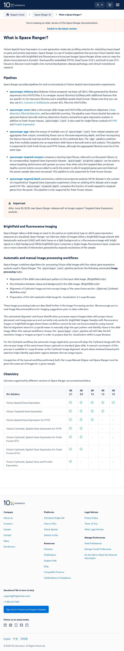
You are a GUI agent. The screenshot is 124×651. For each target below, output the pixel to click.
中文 (15, 638)
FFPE (114, 120)
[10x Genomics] (14, 503)
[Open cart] (110, 5)
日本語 (24, 638)
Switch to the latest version (62, 28)
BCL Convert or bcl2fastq (32, 102)
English (7, 638)
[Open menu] (117, 5)
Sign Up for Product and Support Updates (26, 609)
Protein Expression (24, 124)
